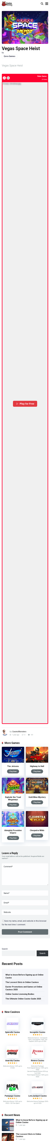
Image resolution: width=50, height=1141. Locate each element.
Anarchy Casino (12, 1060)
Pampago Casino (12, 1096)
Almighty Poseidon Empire (13, 831)
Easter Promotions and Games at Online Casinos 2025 (23, 988)
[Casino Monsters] (7, 3)
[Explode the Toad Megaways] (13, 793)
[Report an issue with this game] (4, 78)
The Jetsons (13, 766)
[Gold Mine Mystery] (37, 793)
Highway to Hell (37, 766)
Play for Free (27, 403)
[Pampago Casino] (12, 1093)
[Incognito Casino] (37, 1029)
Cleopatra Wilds (37, 830)
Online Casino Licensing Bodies (19, 994)
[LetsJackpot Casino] (37, 1093)
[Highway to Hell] (37, 762)
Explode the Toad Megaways (13, 798)
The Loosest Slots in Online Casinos (22, 982)
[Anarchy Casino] (12, 1057)
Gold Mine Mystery (37, 797)
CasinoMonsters (19, 731)
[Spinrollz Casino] (12, 1029)
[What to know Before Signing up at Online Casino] (8, 1130)
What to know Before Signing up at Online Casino (24, 976)
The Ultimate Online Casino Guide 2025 (23, 999)
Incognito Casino (37, 1032)
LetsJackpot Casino (37, 1096)
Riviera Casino (37, 1060)
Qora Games (9, 56)
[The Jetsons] (13, 762)
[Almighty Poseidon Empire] (13, 826)
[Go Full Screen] (8, 78)
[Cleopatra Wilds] (37, 826)
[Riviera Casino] (37, 1057)
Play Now (13, 771)
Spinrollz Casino (12, 1032)
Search (5, 949)
